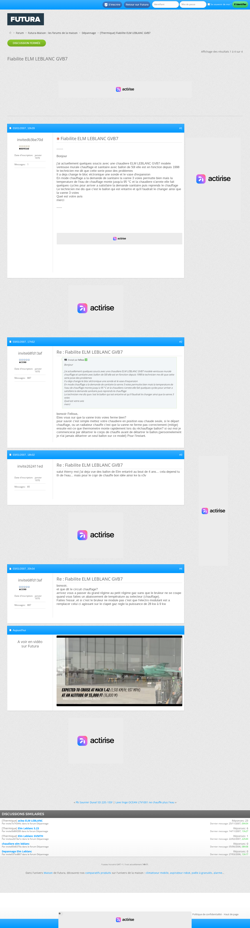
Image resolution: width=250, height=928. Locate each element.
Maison (48, 873)
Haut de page (231, 914)
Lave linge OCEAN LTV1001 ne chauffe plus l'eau (144, 802)
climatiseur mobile (157, 873)
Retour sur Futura (137, 4)
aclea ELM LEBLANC (30, 820)
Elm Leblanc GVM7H (30, 836)
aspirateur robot (180, 873)
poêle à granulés (202, 873)
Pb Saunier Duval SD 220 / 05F (94, 802)
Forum (20, 33)
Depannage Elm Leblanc (17, 851)
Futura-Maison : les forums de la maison (53, 33)
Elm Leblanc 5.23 (28, 828)
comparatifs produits (98, 873)
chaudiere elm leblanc (15, 843)
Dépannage (89, 33)
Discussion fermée (26, 43)
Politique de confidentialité (207, 914)
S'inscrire (112, 5)
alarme (218, 873)
